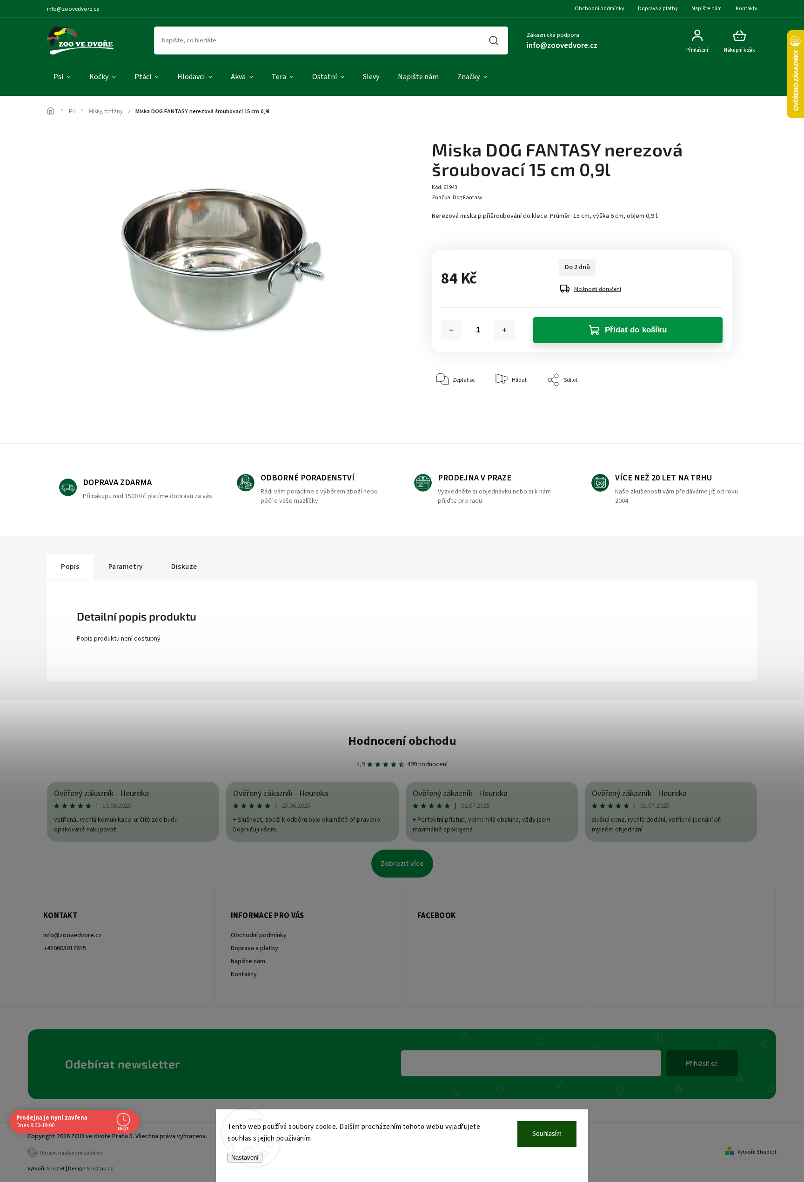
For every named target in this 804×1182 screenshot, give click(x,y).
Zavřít (703, 408)
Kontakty (746, 9)
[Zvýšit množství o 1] (504, 330)
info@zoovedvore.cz (72, 935)
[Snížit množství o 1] (451, 330)
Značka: (457, 198)
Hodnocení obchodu (402, 741)
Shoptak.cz (100, 1169)
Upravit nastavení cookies (71, 1153)
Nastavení (245, 1157)
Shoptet (56, 1169)
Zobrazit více (402, 863)
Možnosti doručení (597, 289)
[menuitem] (62, 77)
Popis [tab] (70, 566)
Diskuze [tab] (184, 566)
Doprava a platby (657, 9)
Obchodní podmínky (599, 9)
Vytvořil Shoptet (757, 1152)
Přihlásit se (702, 1063)
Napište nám (706, 9)
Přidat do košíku (636, 329)
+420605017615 (64, 948)
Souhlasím (547, 1134)
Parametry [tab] (125, 566)
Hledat (494, 40)
